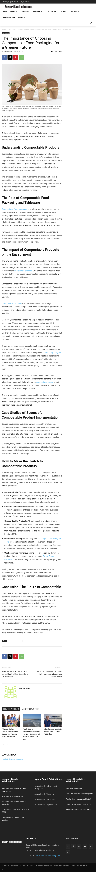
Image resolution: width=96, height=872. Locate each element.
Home (4, 29)
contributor (8, 51)
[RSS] (91, 847)
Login (32, 865)
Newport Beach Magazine (12, 796)
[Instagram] (74, 846)
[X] (10, 57)
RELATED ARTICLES (11, 709)
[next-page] (7, 744)
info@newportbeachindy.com (48, 855)
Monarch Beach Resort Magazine (79, 793)
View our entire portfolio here (78, 809)
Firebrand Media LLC (45, 850)
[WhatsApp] (21, 57)
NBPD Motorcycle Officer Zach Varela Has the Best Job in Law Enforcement (15, 674)
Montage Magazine (74, 788)
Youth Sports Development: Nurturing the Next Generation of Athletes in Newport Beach (31, 734)
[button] (91, 23)
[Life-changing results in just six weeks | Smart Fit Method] (53, 720)
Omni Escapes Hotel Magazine (78, 804)
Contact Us (24, 865)
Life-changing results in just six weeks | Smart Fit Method (53, 731)
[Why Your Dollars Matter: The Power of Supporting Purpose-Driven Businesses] (11, 720)
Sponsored (12, 29)
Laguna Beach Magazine (44, 794)
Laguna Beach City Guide (44, 799)
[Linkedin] (79, 847)
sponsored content (15, 641)
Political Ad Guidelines (44, 865)
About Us (5, 865)
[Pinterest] (15, 57)
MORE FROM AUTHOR (30, 709)
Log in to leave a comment (12, 759)
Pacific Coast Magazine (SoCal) (78, 799)
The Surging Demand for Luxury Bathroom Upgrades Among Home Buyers (49, 674)
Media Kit (14, 865)
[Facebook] (4, 57)
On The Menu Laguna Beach (46, 804)
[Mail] (85, 847)
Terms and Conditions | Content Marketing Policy (71, 865)
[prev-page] (3, 744)
